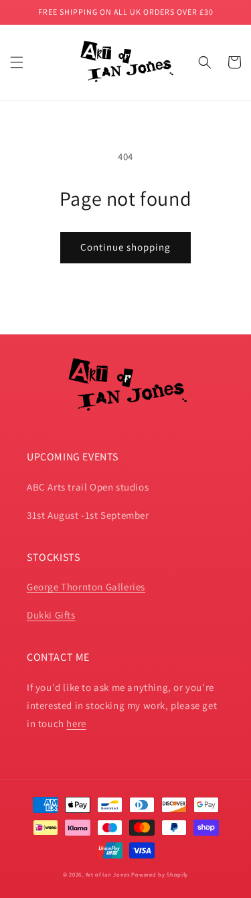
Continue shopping (125, 247)
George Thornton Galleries (86, 586)
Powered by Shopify (159, 874)
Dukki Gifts (51, 614)
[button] (16, 62)
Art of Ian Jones (108, 874)
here (76, 723)
